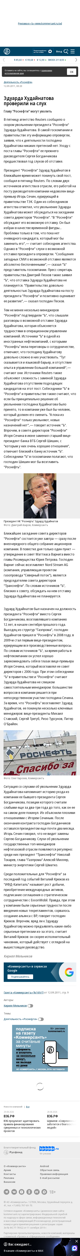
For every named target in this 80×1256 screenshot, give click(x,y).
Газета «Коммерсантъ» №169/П (24, 992)
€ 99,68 (29, 59)
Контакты (10, 1174)
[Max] (44, 1192)
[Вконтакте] (14, 1192)
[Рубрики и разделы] (72, 51)
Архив (7, 1170)
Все (27, 1106)
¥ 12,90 (40, 59)
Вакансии (9, 1182)
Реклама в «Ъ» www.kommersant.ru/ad (40, 23)
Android (44, 1166)
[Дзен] (21, 1192)
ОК (71, 72)
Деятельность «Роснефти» (18, 82)
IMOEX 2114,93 (56, 59)
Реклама (9, 1178)
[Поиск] (66, 51)
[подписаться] (31, 1005)
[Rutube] (37, 1192)
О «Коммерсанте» (15, 1166)
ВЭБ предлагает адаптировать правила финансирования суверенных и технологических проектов (22, 1126)
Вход (59, 51)
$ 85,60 (18, 59)
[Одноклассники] (29, 1192)
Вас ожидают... (19, 1244)
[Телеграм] (6, 1192)
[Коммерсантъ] (7, 51)
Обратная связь (49, 1170)
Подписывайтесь (20, 976)
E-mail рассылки (50, 1178)
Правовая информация (54, 1174)
